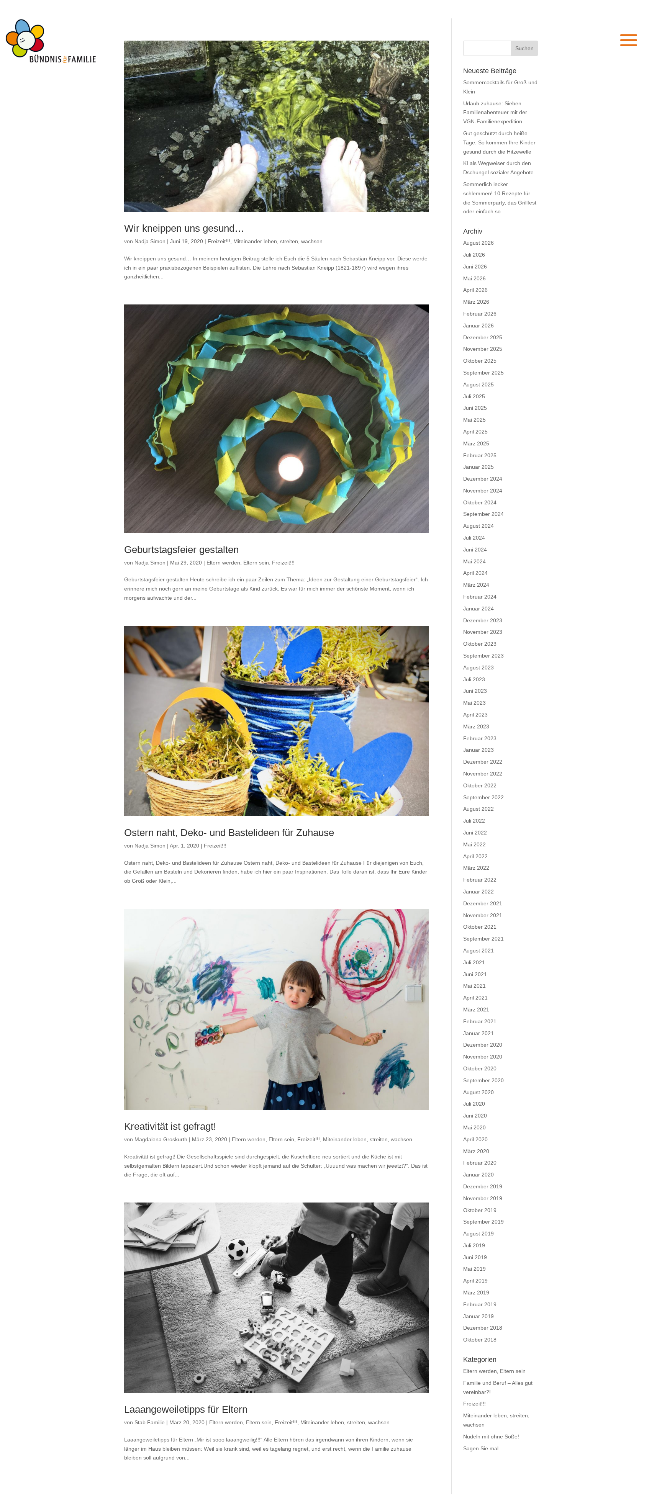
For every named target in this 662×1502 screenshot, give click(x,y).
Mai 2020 (474, 1127)
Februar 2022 (479, 880)
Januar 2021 (478, 1033)
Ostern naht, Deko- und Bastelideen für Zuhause (229, 832)
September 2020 (483, 1080)
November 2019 (482, 1198)
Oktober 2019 (479, 1210)
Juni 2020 (475, 1116)
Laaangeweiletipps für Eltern (185, 1409)
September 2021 (483, 939)
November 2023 (482, 632)
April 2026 (475, 290)
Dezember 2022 (482, 762)
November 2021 (482, 915)
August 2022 (478, 809)
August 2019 (478, 1233)
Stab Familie (149, 1422)
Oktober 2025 (479, 361)
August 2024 (478, 526)
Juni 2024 (475, 549)
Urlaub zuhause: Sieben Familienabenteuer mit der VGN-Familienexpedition (495, 112)
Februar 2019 (479, 1304)
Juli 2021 (474, 962)
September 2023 (483, 656)
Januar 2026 (478, 325)
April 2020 (475, 1139)
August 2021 (478, 950)
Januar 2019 (478, 1316)
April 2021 (475, 998)
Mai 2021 (474, 986)
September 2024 (483, 514)
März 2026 (476, 302)
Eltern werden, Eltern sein (237, 563)
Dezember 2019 (482, 1186)
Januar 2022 (478, 891)
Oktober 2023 (479, 644)
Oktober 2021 (479, 927)
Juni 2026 (475, 266)
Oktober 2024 (479, 502)
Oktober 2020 (479, 1068)
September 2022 (483, 797)
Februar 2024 (479, 597)
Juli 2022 (474, 821)
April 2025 (475, 432)
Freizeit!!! (219, 241)
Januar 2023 (478, 750)
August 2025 (478, 384)
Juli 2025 (474, 396)
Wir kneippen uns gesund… (184, 228)
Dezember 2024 (482, 479)
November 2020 (482, 1057)
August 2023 (478, 667)
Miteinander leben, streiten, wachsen (278, 241)
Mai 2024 (474, 561)
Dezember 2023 (482, 620)
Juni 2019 (475, 1257)
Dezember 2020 (482, 1045)
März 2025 (476, 443)
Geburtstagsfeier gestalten (181, 549)
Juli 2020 (474, 1104)
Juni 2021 (475, 974)
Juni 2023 (475, 691)
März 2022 (476, 868)
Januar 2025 (478, 467)
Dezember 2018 (482, 1328)
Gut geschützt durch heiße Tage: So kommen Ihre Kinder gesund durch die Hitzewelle (499, 142)
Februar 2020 (479, 1163)
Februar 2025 (479, 455)
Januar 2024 (478, 608)
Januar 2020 (478, 1174)
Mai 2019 (474, 1269)
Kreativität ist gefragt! (170, 1126)
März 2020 (476, 1151)
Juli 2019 (474, 1245)
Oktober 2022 (479, 785)
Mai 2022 (474, 844)
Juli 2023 (474, 679)
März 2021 (476, 1009)
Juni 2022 (475, 833)
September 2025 (483, 373)
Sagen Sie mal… (483, 1448)
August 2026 (478, 243)
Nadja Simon (150, 241)
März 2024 (476, 585)
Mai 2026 (474, 278)
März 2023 (476, 726)
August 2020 (478, 1092)
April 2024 (475, 573)
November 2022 (482, 774)
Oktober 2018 (479, 1340)
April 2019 (475, 1281)
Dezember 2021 (482, 903)
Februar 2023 (479, 738)
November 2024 (482, 491)
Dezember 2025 (482, 337)
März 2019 (476, 1292)
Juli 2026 (474, 255)
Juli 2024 (474, 538)
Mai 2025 (474, 420)
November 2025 (482, 349)
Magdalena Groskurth (160, 1139)
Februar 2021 (479, 1021)
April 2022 (475, 856)
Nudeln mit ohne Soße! (491, 1436)
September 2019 (483, 1222)
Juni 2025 (475, 408)
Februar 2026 (479, 314)
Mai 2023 (474, 703)
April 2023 (475, 715)
